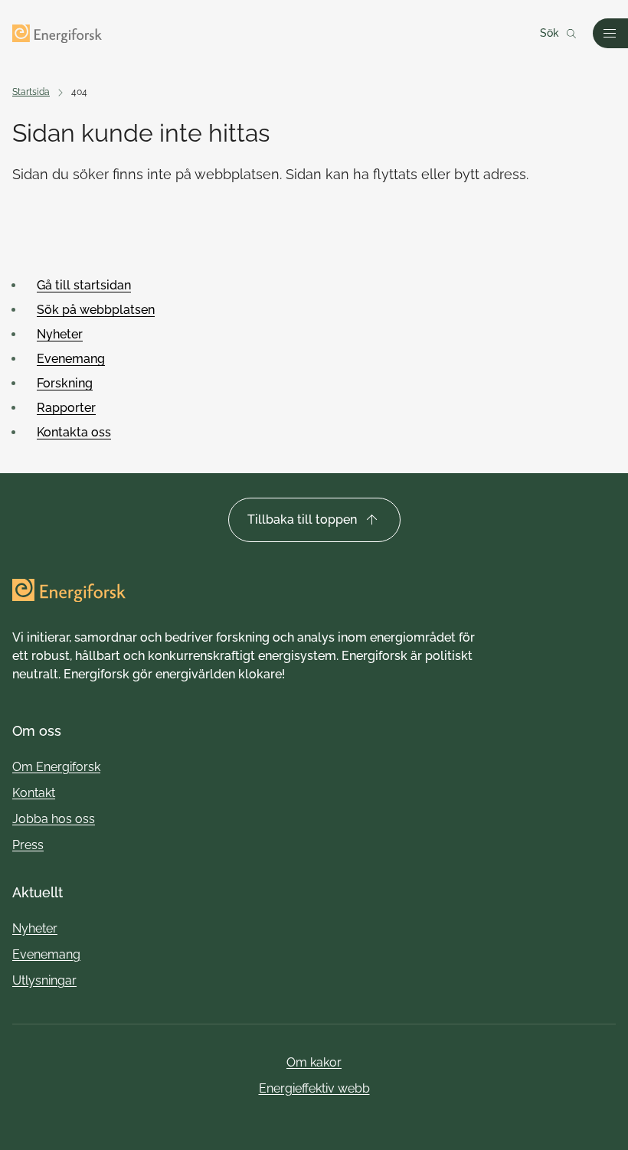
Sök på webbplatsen (96, 309)
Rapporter (66, 407)
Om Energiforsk (56, 767)
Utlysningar (44, 980)
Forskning (65, 383)
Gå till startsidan (84, 285)
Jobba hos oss (53, 819)
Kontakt (33, 793)
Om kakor (314, 1062)
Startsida (31, 92)
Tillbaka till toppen (302, 519)
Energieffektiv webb (314, 1088)
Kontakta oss (74, 432)
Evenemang (71, 358)
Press (28, 845)
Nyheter (60, 334)
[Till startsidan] (57, 34)
